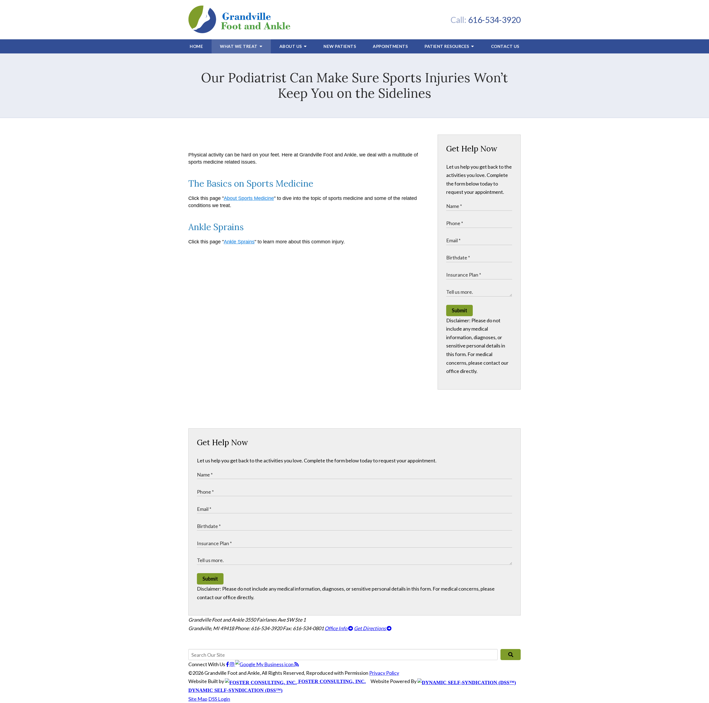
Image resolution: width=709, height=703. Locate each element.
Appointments (390, 46)
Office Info (336, 628)
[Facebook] (228, 664)
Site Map (197, 699)
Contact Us (505, 46)
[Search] (510, 654)
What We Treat (239, 46)
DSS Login (219, 699)
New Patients (339, 46)
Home (196, 46)
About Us (291, 46)
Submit (459, 310)
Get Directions (370, 628)
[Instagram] (232, 664)
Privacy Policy (384, 673)
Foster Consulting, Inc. (331, 681)
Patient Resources (447, 46)
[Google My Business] (264, 664)
